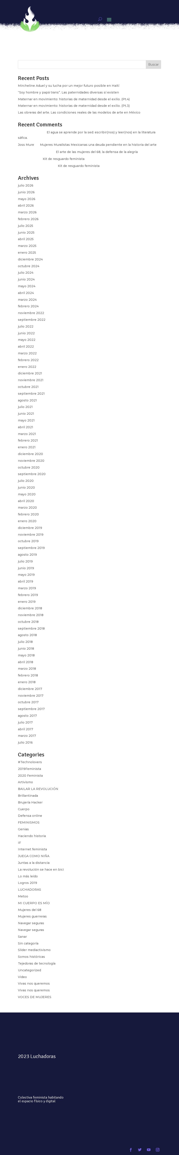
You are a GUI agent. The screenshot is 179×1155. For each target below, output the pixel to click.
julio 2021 (25, 407)
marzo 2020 (27, 508)
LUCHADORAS (29, 890)
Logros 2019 (27, 883)
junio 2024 (26, 279)
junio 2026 (26, 192)
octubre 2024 (28, 266)
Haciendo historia (32, 836)
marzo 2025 (27, 246)
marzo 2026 (27, 212)
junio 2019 (26, 568)
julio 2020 (26, 481)
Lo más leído (28, 876)
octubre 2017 (28, 702)
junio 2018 (26, 649)
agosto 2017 (27, 716)
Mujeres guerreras (32, 916)
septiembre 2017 (31, 709)
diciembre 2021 (30, 373)
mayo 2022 (26, 340)
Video (22, 977)
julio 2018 (25, 642)
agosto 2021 (27, 400)
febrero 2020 (28, 514)
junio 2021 (26, 414)
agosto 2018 (27, 635)
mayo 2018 (26, 655)
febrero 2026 (28, 219)
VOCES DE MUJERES (34, 997)
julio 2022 (25, 326)
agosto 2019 (27, 555)
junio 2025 (26, 232)
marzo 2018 (27, 669)
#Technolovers (30, 762)
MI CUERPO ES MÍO (34, 903)
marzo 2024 (27, 300)
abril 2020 (26, 501)
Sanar (22, 937)
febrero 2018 (28, 675)
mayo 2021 (26, 420)
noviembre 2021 (30, 380)
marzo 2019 (27, 588)
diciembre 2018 (30, 608)
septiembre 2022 (31, 320)
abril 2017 (25, 729)
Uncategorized (29, 970)
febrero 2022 (28, 360)
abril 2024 (26, 293)
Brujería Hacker (30, 802)
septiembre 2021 (31, 394)
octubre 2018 (28, 622)
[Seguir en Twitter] (139, 1149)
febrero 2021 (28, 440)
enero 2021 (27, 447)
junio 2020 (26, 487)
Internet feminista (32, 849)
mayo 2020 (27, 494)
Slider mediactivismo (34, 950)
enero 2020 (27, 521)
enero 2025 (27, 253)
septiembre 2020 (32, 474)
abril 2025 (26, 239)
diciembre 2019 (30, 528)
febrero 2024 (28, 306)
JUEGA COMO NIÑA (33, 856)
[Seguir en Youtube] (148, 1149)
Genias (23, 829)
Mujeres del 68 (29, 910)
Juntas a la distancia (34, 863)
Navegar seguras (31, 923)
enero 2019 (27, 602)
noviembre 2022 (31, 313)
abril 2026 (26, 205)
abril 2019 (25, 581)
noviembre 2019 (30, 535)
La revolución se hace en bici (41, 869)
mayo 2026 (26, 199)
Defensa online (30, 816)
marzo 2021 (27, 434)
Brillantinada (28, 796)
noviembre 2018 (30, 615)
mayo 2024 (26, 286)
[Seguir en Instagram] (157, 1149)
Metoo (23, 896)
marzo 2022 (27, 353)
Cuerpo (23, 809)
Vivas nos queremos (34, 983)
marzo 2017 (27, 736)
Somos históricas (31, 957)
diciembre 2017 (30, 689)
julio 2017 (25, 722)
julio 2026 (25, 185)
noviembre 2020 (31, 461)
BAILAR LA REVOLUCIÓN (38, 789)
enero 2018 (27, 682)
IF (19, 843)
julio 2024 (25, 273)
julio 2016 (25, 742)
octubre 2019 (28, 541)
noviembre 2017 (30, 696)
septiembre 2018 (31, 628)
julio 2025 (25, 226)
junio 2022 (26, 333)
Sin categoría (28, 943)
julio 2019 (25, 561)
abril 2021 (25, 427)
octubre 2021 (28, 387)
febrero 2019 (28, 595)
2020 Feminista (30, 776)
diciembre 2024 (30, 259)
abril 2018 (25, 662)
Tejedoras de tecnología (36, 963)
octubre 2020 (29, 467)
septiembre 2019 (31, 548)
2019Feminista (29, 769)
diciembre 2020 (30, 454)
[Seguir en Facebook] (130, 1149)
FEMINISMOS (29, 822)
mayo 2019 (26, 575)
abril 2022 (26, 346)
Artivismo (25, 782)
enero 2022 (27, 367)
